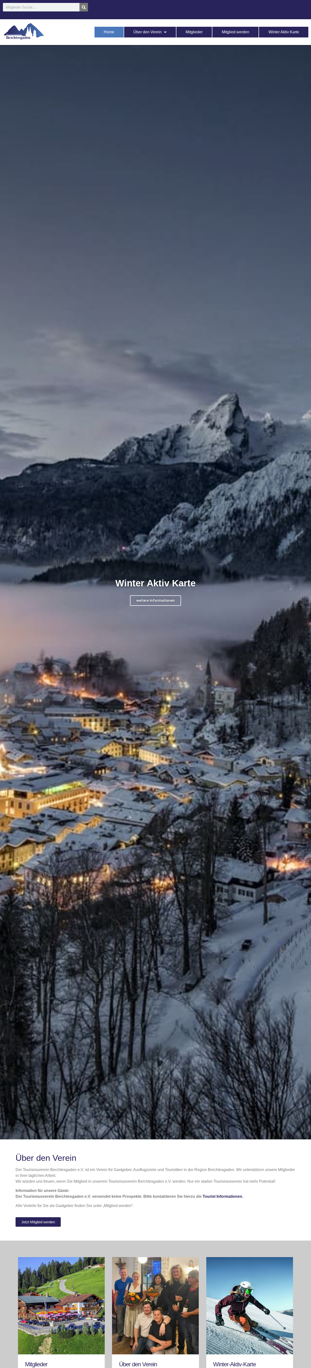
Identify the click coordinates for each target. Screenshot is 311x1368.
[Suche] (83, 7)
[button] (153, 1136)
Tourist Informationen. (223, 1196)
